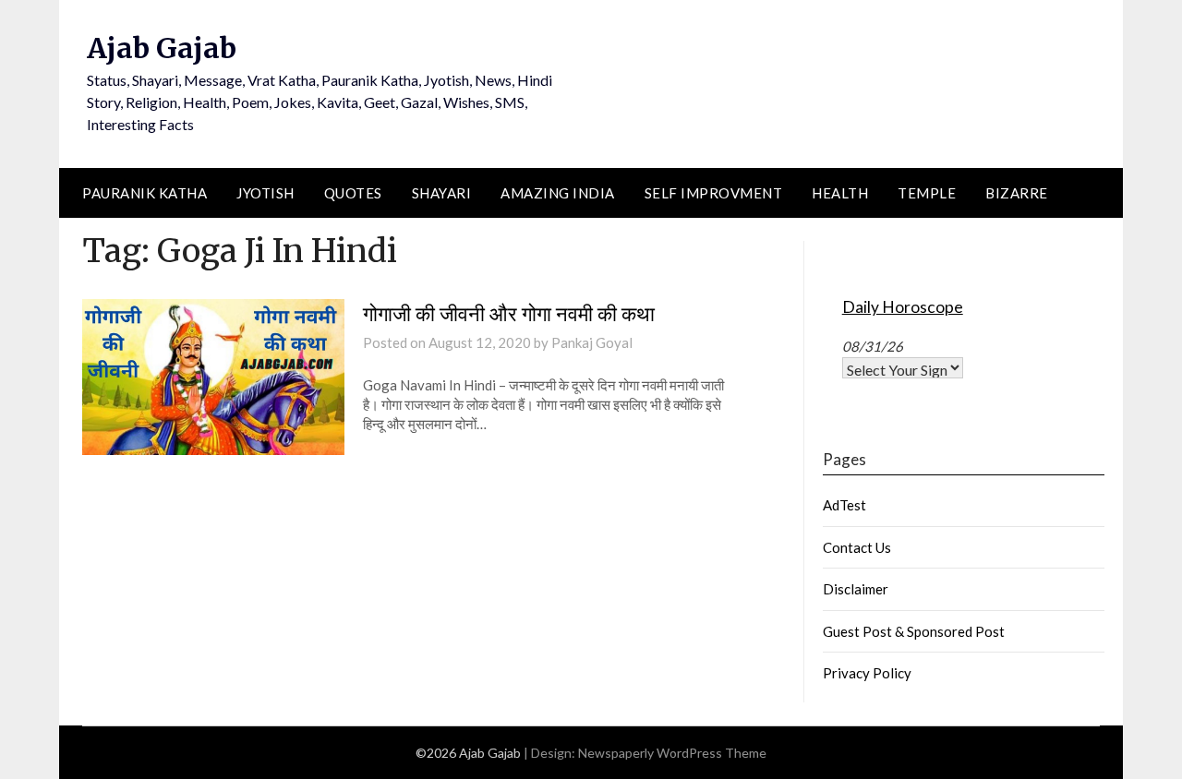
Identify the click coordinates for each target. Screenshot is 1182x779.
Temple (927, 193)
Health (840, 193)
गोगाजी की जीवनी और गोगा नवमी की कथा (509, 314)
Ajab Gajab (161, 48)
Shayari (442, 193)
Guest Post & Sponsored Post (914, 631)
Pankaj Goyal (592, 342)
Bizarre (1016, 193)
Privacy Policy (867, 673)
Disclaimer (855, 589)
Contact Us (857, 547)
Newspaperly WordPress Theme (672, 753)
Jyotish (265, 193)
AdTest (844, 505)
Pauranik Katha (144, 193)
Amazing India (558, 193)
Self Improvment (714, 193)
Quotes (353, 193)
